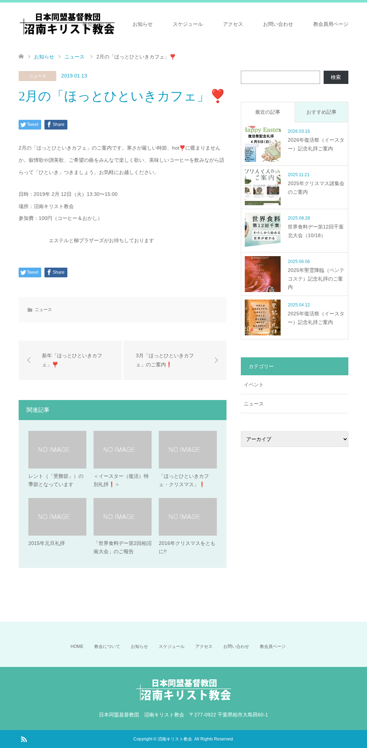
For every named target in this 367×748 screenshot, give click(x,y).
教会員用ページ (330, 24)
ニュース (37, 76)
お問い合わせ (278, 24)
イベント (254, 384)
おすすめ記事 (321, 112)
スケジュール (188, 24)
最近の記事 (267, 112)
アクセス (233, 24)
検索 (336, 77)
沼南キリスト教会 (175, 739)
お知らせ (143, 24)
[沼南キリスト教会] (67, 24)
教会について (97, 24)
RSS (23, 738)
